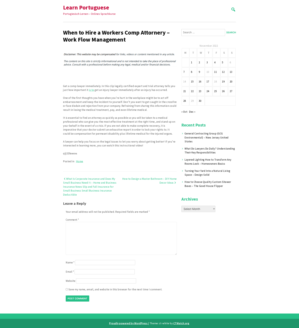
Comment (72, 219)
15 (192, 81)
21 (184, 91)
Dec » (192, 111)
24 (207, 91)
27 (231, 91)
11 (215, 72)
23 (200, 91)
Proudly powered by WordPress (128, 323)
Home (79, 161)
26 (223, 91)
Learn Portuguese (86, 7)
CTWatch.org (181, 323)
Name (70, 262)
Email (70, 271)
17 (207, 81)
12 (223, 72)
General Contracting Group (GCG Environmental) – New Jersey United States (206, 137)
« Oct (184, 111)
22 (192, 91)
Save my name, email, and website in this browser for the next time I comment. (115, 289)
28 (184, 101)
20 (231, 81)
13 (231, 72)
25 (215, 91)
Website (71, 281)
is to (91, 90)
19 (223, 81)
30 (200, 101)
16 (200, 81)
